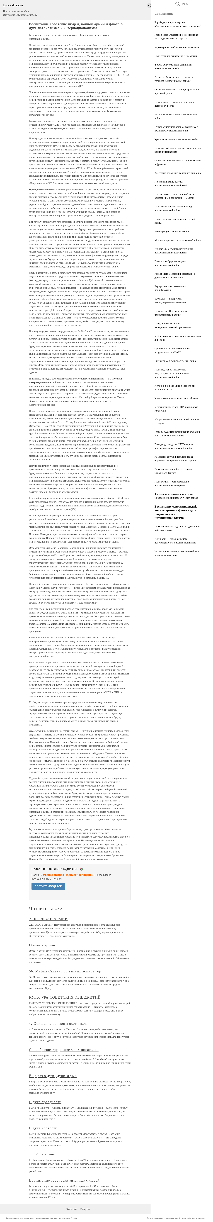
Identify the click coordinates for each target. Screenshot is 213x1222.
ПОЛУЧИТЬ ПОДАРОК (48, 886)
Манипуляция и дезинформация (172, 231)
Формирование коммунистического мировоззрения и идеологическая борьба (41, 1218)
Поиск (181, 4)
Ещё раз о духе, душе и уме (53, 1075)
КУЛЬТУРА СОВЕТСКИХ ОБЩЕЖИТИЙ (65, 997)
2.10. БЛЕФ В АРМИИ (48, 918)
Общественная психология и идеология (176, 55)
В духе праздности (45, 1101)
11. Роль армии (42, 1154)
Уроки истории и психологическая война (176, 139)
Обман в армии (42, 944)
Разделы (85, 1209)
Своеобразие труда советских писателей (64, 1049)
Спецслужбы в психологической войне (175, 360)
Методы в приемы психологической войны (178, 240)
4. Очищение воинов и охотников (58, 1023)
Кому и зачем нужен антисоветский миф (176, 398)
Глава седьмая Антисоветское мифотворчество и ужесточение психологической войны (172, 373)
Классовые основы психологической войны (178, 172)
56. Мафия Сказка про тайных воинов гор (65, 971)
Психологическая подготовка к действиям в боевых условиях (176, 1218)
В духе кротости (43, 1127)
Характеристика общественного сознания (177, 47)
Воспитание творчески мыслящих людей (64, 1180)
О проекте (71, 1209)
